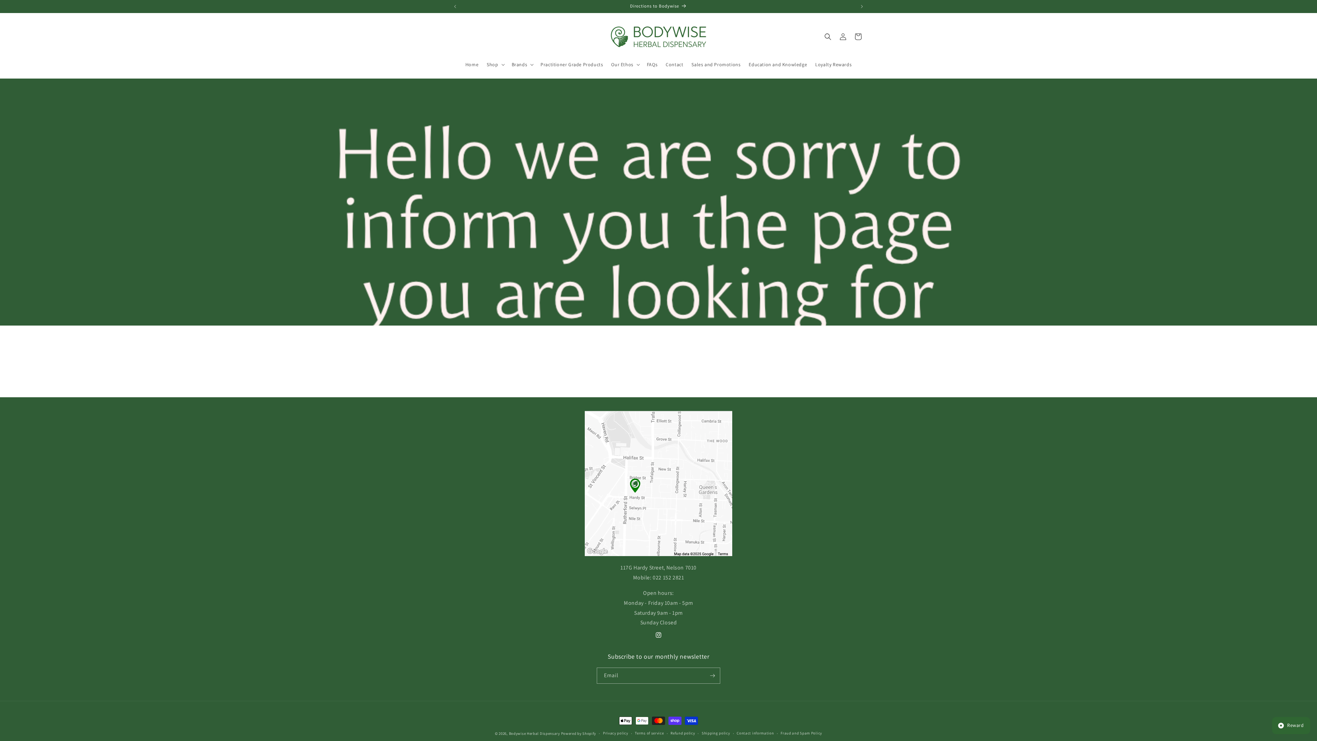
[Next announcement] (861, 6)
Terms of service (649, 733)
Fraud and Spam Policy (801, 733)
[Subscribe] (712, 676)
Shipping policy (716, 733)
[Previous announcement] (455, 6)
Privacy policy (615, 733)
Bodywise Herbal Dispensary (534, 733)
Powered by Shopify (578, 733)
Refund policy (683, 733)
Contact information (755, 733)
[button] (495, 64)
